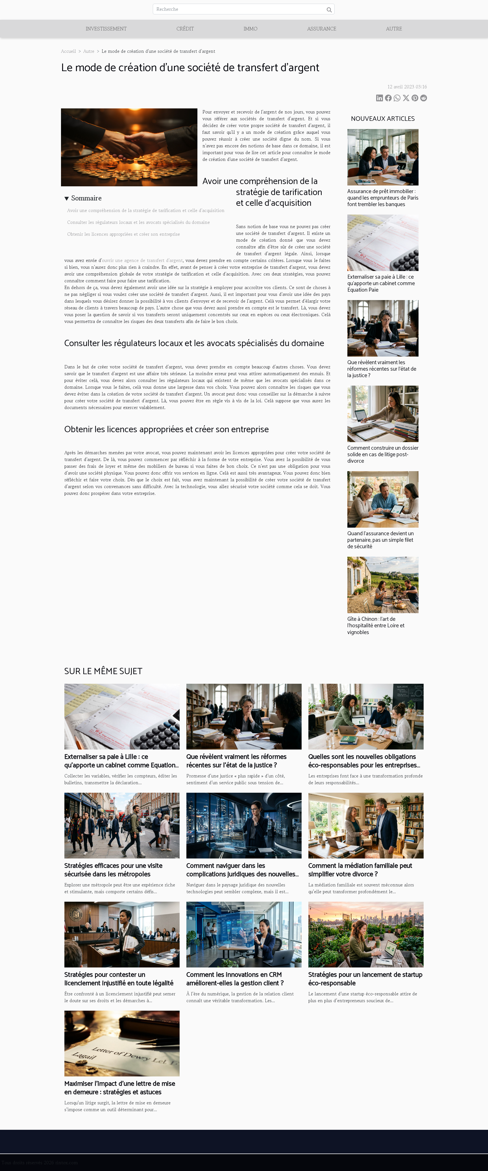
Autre (394, 28)
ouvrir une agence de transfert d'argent (142, 260)
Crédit (185, 28)
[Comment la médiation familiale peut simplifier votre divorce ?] (366, 825)
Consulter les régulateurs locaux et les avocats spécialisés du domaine (139, 222)
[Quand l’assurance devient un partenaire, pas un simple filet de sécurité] (383, 498)
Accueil (68, 51)
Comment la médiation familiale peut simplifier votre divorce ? (360, 870)
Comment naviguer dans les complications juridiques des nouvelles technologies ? (240, 874)
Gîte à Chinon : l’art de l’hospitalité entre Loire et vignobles (375, 626)
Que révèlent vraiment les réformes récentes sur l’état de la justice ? (381, 369)
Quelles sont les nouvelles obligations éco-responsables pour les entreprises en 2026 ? (362, 765)
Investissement (106, 28)
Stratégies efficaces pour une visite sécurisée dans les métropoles (113, 870)
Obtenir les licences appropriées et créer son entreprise (124, 234)
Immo (251, 28)
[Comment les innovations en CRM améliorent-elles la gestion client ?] (244, 933)
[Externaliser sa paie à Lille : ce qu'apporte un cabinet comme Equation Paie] (383, 242)
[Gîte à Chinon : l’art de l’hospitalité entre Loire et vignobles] (383, 584)
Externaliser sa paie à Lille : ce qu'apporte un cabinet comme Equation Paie (381, 283)
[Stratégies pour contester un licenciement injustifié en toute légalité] (122, 933)
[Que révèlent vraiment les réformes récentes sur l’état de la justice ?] (383, 327)
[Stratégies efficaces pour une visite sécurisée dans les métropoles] (122, 825)
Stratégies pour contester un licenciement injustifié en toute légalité (118, 979)
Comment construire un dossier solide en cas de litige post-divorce (383, 455)
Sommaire (86, 198)
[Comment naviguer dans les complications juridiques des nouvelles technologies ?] (244, 825)
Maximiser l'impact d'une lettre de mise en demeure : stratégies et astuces (119, 1088)
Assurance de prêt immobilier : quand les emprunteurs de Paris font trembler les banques (383, 198)
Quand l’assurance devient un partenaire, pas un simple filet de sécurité (380, 540)
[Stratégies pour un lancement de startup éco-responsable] (366, 933)
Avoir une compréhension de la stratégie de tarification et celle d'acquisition (146, 210)
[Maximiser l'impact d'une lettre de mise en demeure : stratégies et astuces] (122, 1042)
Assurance (321, 28)
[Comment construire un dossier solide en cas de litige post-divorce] (383, 413)
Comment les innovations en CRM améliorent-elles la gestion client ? (235, 979)
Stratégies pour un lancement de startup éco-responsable (365, 979)
